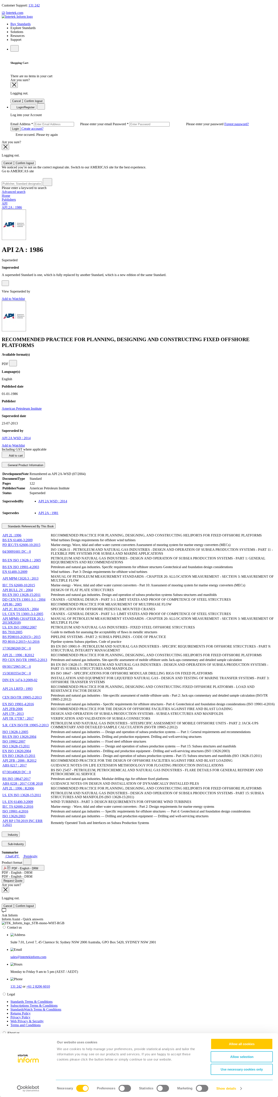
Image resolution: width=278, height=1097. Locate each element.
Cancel (16, 101)
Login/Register (25, 107)
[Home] (17, 16)
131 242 (34, 5)
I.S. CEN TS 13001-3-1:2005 (22, 614)
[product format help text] (27, 861)
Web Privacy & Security (27, 1021)
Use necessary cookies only (242, 1069)
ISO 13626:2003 (13, 816)
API (4, 203)
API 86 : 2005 (12, 604)
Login (15, 128)
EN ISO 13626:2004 (16, 751)
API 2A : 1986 (12, 207)
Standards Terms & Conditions (31, 1001)
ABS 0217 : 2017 (14, 765)
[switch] (125, 1088)
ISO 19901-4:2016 (15, 811)
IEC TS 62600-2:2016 (17, 806)
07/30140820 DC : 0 (16, 772)
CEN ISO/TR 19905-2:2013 (22, 697)
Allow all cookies (242, 1044)
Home (6, 195)
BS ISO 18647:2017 (16, 779)
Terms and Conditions (25, 1025)
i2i (3, 13)
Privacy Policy (20, 1017)
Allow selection (241, 1057)
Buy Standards (20, 24)
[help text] (5, 283)
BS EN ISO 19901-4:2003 (20, 567)
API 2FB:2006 (12, 709)
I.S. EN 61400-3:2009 (17, 802)
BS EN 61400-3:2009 (17, 540)
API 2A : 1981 (48, 513)
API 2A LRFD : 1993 (17, 689)
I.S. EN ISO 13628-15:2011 (21, 795)
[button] (23, 868)
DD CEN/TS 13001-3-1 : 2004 (23, 599)
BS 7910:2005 (12, 632)
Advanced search (13, 192)
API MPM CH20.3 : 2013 (20, 578)
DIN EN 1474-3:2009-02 (19, 680)
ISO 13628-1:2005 (15, 732)
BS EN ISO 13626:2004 (19, 736)
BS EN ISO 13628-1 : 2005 (21, 560)
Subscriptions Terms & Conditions (34, 1005)
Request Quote (12, 880)
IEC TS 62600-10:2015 (18, 585)
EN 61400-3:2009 (14, 572)
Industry (12, 834)
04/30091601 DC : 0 (16, 551)
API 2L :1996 (11, 535)
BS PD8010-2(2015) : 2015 (21, 637)
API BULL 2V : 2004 (17, 590)
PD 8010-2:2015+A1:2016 (21, 641)
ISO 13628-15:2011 (16, 746)
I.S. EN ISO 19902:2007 (19, 627)
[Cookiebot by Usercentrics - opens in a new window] (28, 1088)
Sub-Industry (15, 844)
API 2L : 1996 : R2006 (18, 788)
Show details (226, 1088)
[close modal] (14, 85)
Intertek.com (14, 13)
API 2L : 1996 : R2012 (18, 655)
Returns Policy (20, 1013)
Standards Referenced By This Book (30, 526)
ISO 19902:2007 (13, 741)
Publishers (9, 199)
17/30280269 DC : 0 (16, 648)
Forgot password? (236, 124)
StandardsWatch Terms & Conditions (35, 1009)
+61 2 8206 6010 (38, 986)
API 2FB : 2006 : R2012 (19, 760)
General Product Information (25, 465)
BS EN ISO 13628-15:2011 (21, 595)
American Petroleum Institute (22, 408)
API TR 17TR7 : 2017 (18, 718)
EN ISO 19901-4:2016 (18, 704)
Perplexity (30, 856)
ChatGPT (12, 856)
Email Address (61, 124)
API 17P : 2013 (13, 713)
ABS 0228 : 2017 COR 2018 (22, 783)
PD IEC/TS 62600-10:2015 (21, 545)
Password (168, 124)
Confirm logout (33, 101)
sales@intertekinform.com (28, 957)
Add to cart (15, 455)
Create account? (32, 128)
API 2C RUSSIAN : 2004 (20, 609)
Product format (12, 862)
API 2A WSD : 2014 (16, 438)
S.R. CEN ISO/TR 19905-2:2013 (25, 725)
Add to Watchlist (13, 299)
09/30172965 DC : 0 (16, 666)
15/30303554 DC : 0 (16, 673)
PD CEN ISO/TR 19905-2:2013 (24, 660)
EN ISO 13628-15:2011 (18, 756)
